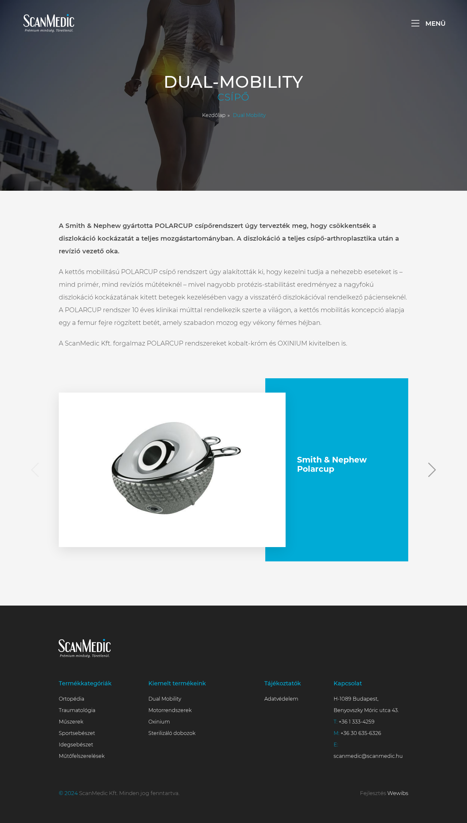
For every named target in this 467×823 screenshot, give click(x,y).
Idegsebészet (76, 745)
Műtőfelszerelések (82, 756)
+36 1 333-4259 (357, 722)
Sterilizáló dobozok (171, 733)
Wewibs (397, 793)
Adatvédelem (281, 699)
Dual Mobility (164, 699)
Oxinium (159, 722)
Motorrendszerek (170, 710)
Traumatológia (77, 710)
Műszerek (71, 722)
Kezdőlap (214, 115)
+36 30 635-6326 (361, 733)
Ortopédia (71, 699)
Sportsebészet (77, 733)
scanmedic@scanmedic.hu (368, 756)
